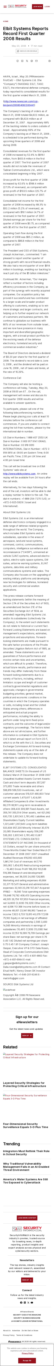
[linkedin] (22, 61)
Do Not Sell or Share (30, 1330)
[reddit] (31, 61)
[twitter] (27, 61)
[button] (5, 7)
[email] (36, 61)
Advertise (16, 1330)
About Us (7, 1330)
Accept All (27, 1361)
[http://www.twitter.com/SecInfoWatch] (28, 1302)
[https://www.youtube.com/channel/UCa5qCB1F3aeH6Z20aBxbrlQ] (32, 1302)
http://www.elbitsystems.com (19, 473)
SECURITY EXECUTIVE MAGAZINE (27, 1315)
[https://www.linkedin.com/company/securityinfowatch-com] (24, 1302)
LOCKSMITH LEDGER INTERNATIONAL (27, 1321)
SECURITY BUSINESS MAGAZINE (27, 1318)
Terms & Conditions (24, 1335)
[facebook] (17, 61)
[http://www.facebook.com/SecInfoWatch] (21, 1302)
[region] (27, 1355)
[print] (49, 61)
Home (5, 21)
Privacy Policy (9, 1335)
